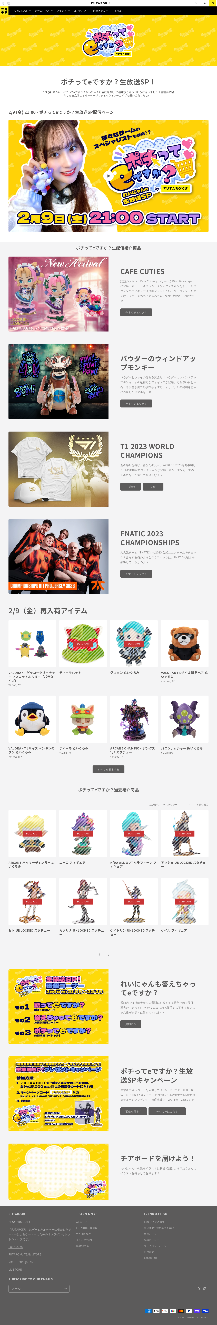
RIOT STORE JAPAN (21, 1262)
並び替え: (154, 804)
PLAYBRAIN (204, 1317)
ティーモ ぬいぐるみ (73, 748)
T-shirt (130, 486)
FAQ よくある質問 (154, 1222)
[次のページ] (117, 954)
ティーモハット (70, 673)
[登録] (65, 1289)
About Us (81, 1222)
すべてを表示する (108, 769)
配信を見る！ (133, 1111)
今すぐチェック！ (136, 312)
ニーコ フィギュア (72, 862)
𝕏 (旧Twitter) (84, 1239)
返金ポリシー (151, 1233)
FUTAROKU (15, 1247)
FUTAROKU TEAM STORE (24, 1254)
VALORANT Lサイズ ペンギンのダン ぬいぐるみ (31, 750)
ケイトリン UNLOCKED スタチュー (132, 932)
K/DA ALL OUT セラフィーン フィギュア (133, 865)
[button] (196, 3)
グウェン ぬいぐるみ (124, 673)
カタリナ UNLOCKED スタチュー (81, 932)
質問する (130, 1024)
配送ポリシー (151, 1239)
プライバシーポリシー (156, 1246)
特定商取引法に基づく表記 (159, 1228)
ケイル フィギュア (174, 930)
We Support (83, 1233)
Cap (153, 486)
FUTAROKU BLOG (86, 1228)
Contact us (150, 1257)
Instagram (82, 1246)
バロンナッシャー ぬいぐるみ (182, 748)
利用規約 (149, 1251)
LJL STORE (15, 1269)
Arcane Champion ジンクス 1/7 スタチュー (132, 750)
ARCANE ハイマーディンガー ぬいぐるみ (31, 865)
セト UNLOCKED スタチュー (29, 930)
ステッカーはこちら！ (167, 1111)
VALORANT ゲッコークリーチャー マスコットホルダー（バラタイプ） (31, 677)
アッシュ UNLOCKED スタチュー (183, 865)
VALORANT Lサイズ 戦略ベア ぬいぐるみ (184, 675)
